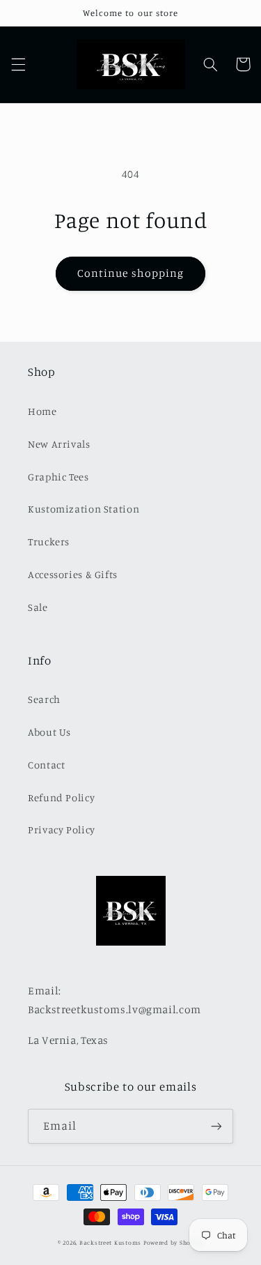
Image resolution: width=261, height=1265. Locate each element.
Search (44, 699)
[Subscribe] (216, 1126)
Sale (38, 607)
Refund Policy (61, 797)
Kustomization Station (83, 509)
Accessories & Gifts (73, 574)
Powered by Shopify (173, 1242)
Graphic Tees (58, 477)
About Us (49, 732)
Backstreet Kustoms (111, 1242)
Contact (46, 765)
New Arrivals (59, 444)
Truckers (49, 541)
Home (42, 411)
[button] (18, 64)
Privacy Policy (61, 829)
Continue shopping (130, 273)
